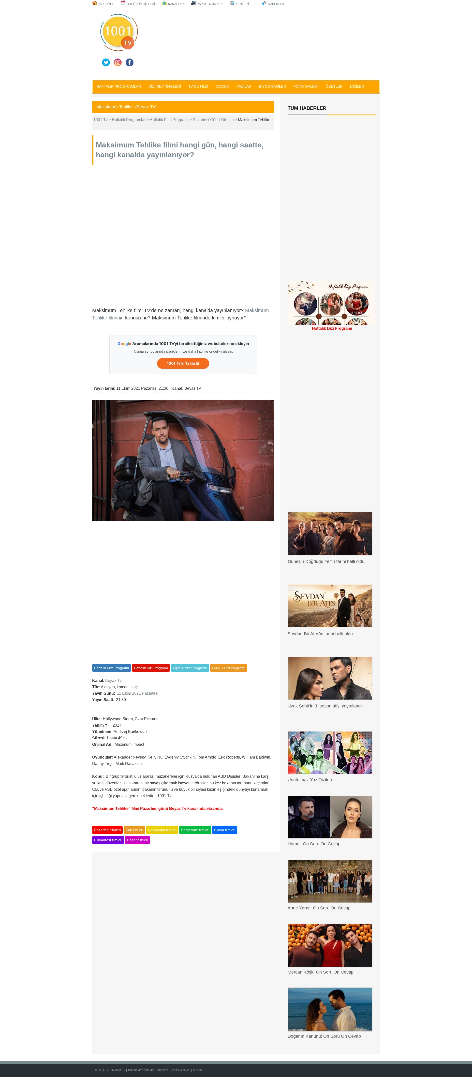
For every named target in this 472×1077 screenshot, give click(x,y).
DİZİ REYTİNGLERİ (164, 86)
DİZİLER (357, 86)
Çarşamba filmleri (162, 830)
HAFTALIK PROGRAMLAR (118, 86)
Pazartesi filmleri (107, 830)
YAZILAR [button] (243, 86)
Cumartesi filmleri (108, 840)
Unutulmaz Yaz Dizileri (310, 779)
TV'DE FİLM (198, 86)
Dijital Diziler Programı (190, 668)
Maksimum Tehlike (128, 145)
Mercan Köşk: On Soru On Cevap (321, 972)
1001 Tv (120, 1070)
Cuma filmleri (224, 830)
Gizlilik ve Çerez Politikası (173, 1070)
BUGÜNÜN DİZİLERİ (141, 4)
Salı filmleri (134, 830)
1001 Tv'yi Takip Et (183, 363)
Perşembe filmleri (195, 830)
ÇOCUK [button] (222, 86)
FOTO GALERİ (306, 86)
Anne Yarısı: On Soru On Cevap (319, 907)
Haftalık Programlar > (131, 120)
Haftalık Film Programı (111, 668)
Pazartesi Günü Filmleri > (215, 120)
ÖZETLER (334, 86)
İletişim (197, 1070)
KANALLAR (176, 4)
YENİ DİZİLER (245, 4)
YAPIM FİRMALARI (209, 4)
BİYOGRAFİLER (272, 86)
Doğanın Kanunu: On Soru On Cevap (324, 1036)
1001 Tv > (102, 120)
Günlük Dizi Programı (228, 668)
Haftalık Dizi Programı (151, 668)
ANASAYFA (106, 4)
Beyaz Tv (113, 680)
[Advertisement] (260, 43)
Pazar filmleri (137, 840)
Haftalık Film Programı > (171, 120)
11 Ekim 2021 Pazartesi (137, 693)
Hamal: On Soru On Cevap (314, 843)
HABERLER (276, 4)
